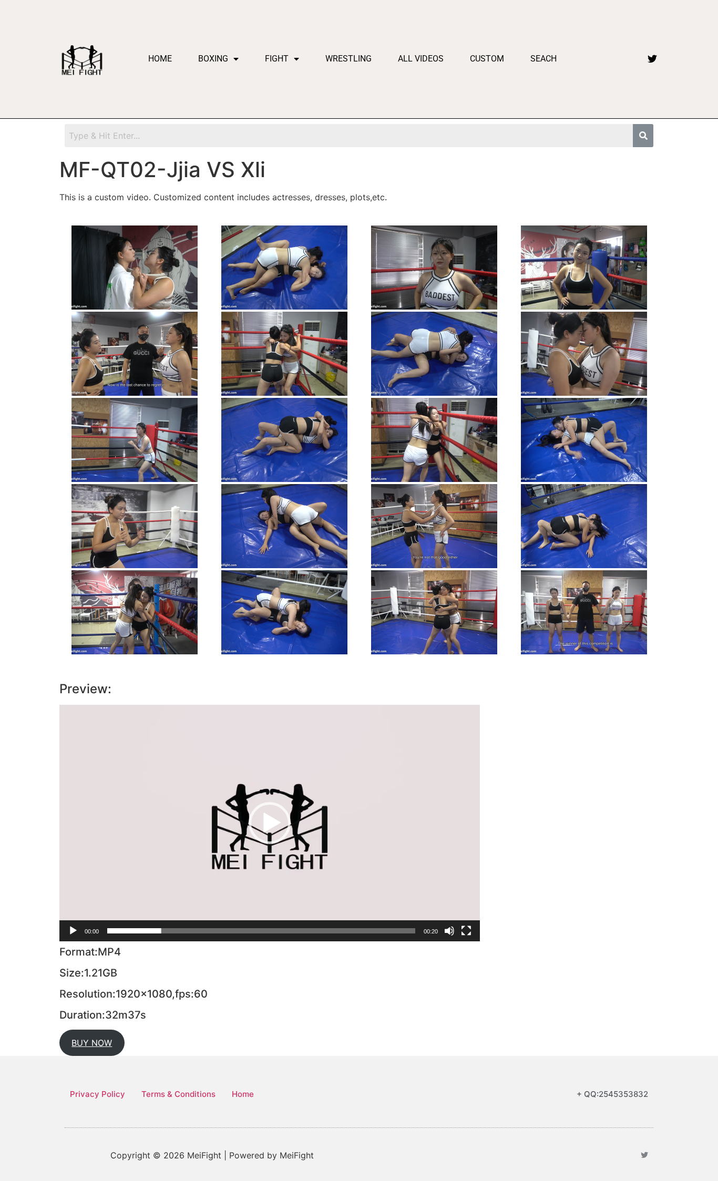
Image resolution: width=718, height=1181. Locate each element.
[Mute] (449, 931)
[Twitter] (652, 59)
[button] (270, 823)
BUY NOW (91, 1043)
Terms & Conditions (178, 1094)
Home (160, 59)
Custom (487, 59)
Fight (277, 59)
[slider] (261, 930)
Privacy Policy (97, 1094)
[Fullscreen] (466, 931)
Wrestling (348, 59)
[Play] (73, 931)
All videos (421, 59)
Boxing (213, 59)
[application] (269, 823)
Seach (543, 59)
